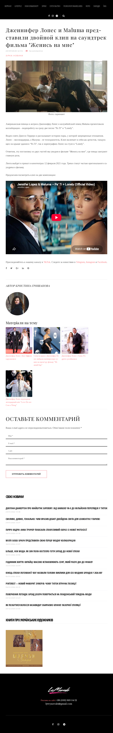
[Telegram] (57, 16)
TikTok (47, 262)
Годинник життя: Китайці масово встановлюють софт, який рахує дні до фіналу (49, 562)
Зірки (44, 6)
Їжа (104, 6)
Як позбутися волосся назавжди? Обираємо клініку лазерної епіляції (43, 605)
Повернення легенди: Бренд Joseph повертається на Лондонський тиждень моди (49, 594)
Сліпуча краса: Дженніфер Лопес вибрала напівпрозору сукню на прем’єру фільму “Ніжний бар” (46, 360)
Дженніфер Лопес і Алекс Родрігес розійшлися (74, 357)
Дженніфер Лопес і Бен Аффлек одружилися (19, 357)
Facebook (102, 262)
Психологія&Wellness (72, 6)
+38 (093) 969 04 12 (66, 700)
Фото (88, 6)
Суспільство (55, 6)
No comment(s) (36, 51)
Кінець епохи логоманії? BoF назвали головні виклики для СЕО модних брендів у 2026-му (54, 572)
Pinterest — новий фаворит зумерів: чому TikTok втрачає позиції (41, 583)
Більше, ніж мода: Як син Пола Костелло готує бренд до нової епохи (43, 551)
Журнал (8, 6)
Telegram (80, 262)
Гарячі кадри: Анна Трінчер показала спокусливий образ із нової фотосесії (46, 529)
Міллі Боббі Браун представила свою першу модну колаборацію (40, 540)
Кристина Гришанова (32, 286)
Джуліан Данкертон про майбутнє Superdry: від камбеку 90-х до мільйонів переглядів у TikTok (56, 508)
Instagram (90, 262)
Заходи (96, 6)
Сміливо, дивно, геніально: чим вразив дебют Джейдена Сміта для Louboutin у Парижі (53, 519)
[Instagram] (53, 16)
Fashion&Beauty (31, 6)
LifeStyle (18, 6)
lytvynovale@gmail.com (58, 703)
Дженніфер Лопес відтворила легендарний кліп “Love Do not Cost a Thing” (18, 402)
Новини (18, 56)
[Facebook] (49, 16)
